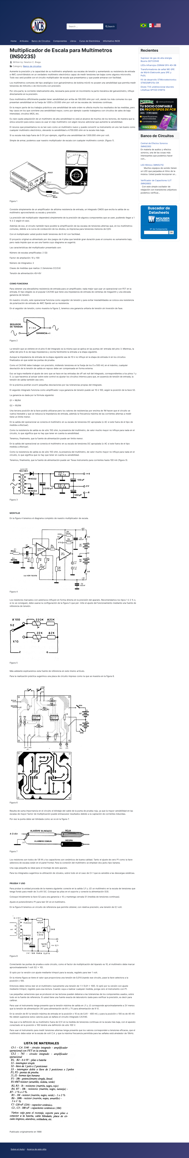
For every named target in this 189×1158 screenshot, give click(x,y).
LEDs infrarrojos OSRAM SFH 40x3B (158, 65)
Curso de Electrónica (89, 41)
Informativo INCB (111, 41)
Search (111, 26)
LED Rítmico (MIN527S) (152, 165)
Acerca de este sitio (36, 1149)
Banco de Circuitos (41, 41)
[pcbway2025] (157, 114)
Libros (73, 41)
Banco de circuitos (32, 66)
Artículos (24, 41)
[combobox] (85, 26)
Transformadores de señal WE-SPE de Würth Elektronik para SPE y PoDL (158, 72)
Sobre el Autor (18, 1149)
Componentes (60, 41)
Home (13, 41)
